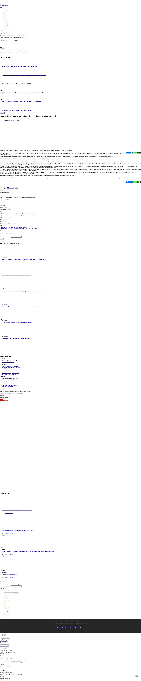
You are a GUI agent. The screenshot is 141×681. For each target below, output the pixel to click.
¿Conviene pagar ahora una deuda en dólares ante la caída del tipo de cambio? (20, 66)
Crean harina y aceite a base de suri (10, 574)
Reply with (2, 221)
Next (4, 112)
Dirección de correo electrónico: (5, 236)
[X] (139, 152)
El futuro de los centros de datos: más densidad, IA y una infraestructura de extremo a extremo (23, 92)
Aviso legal (69, 623)
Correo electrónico (3, 209)
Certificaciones (7, 20)
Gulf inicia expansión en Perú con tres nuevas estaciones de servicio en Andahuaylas (10, 380)
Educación (6, 25)
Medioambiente (7, 28)
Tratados (5, 11)
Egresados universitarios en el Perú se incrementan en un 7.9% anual (17, 530)
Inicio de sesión (2, 642)
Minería (5, 27)
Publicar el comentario (4, 219)
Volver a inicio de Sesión (4, 646)
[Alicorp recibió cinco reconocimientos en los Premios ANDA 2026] (71, 79)
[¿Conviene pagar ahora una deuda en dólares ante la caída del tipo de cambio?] (71, 62)
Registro (3, 635)
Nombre (2, 207)
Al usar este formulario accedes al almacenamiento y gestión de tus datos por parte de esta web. (18, 215)
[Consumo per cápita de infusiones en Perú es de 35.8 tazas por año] (71, 501)
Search (16, 40)
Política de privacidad (75, 623)
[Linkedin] (131, 152)
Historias (5, 16)
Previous (1, 112)
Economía (6, 9)
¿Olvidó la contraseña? (4, 641)
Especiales (5, 257)
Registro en (4, 634)
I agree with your (8, 652)
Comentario (2, 205)
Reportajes (6, 21)
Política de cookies (83, 623)
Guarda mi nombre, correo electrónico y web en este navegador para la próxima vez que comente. (18, 213)
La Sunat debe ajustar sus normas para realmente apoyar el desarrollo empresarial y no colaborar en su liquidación (28, 551)
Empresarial (5, 304)
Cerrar (1, 591)
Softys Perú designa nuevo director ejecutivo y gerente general (10, 386)
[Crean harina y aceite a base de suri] (71, 563)
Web (1, 211)
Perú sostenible (5, 336)
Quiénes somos (57, 623)
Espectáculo (9, 23)
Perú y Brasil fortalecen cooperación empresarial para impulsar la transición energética (21, 101)
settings (15, 223)
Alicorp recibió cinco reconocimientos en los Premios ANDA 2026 (16, 83)
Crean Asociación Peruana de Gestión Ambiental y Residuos (15, 338)
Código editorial (63, 623)
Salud (5, 19)
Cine (7, 22)
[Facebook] (127, 152)
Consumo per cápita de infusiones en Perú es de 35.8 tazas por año (17, 510)
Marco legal (6, 14)
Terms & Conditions (11, 652)
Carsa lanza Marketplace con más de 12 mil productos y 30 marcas (17, 110)
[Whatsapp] (135, 152)
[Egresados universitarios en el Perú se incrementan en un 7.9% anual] (71, 521)
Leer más (3, 535)
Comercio (6, 10)
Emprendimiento (7, 15)
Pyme (5, 13)
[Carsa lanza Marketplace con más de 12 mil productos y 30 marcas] (71, 106)
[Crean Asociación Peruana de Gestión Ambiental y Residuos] (71, 330)
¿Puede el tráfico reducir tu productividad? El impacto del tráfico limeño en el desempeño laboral (24, 75)
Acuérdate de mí (4, 640)
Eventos (8, 24)
